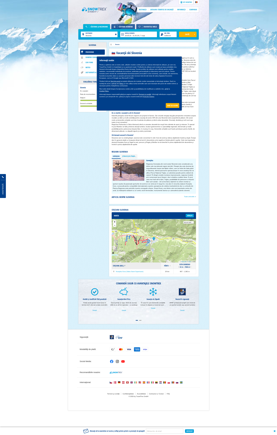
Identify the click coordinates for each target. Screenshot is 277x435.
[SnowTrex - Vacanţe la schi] (116, 372)
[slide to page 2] (140, 320)
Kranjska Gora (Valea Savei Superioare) (129, 271)
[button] (196, 2)
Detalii (95, 310)
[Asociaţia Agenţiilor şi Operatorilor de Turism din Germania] (119, 337)
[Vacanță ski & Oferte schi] (94, 9)
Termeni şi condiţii (145, 94)
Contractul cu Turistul (156, 394)
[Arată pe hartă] (114, 271)
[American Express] (137, 349)
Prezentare (90, 52)
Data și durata (129, 33)
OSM (189, 261)
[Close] (275, 431)
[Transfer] (113, 349)
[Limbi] (111, 382)
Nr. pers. (167, 33)
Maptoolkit (184, 261)
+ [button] (114, 221)
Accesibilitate (141, 394)
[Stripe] (145, 349)
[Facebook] (112, 361)
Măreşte (189, 216)
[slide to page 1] (137, 320)
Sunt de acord (115, 81)
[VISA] (129, 349)
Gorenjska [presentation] (116, 156)
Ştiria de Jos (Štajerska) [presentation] (129, 156)
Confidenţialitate (128, 394)
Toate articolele (189, 196)
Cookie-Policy (104, 91)
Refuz (122, 83)
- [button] (114, 225)
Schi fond (89, 62)
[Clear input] (116, 34)
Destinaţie (89, 33)
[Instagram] (117, 361)
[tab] (116, 156)
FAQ (168, 394)
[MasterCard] (121, 349)
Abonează (189, 431)
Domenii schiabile (92, 57)
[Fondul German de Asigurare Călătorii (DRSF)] (112, 337)
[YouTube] (123, 361)
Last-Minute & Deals (93, 72)
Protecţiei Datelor (148, 96)
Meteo (88, 67)
